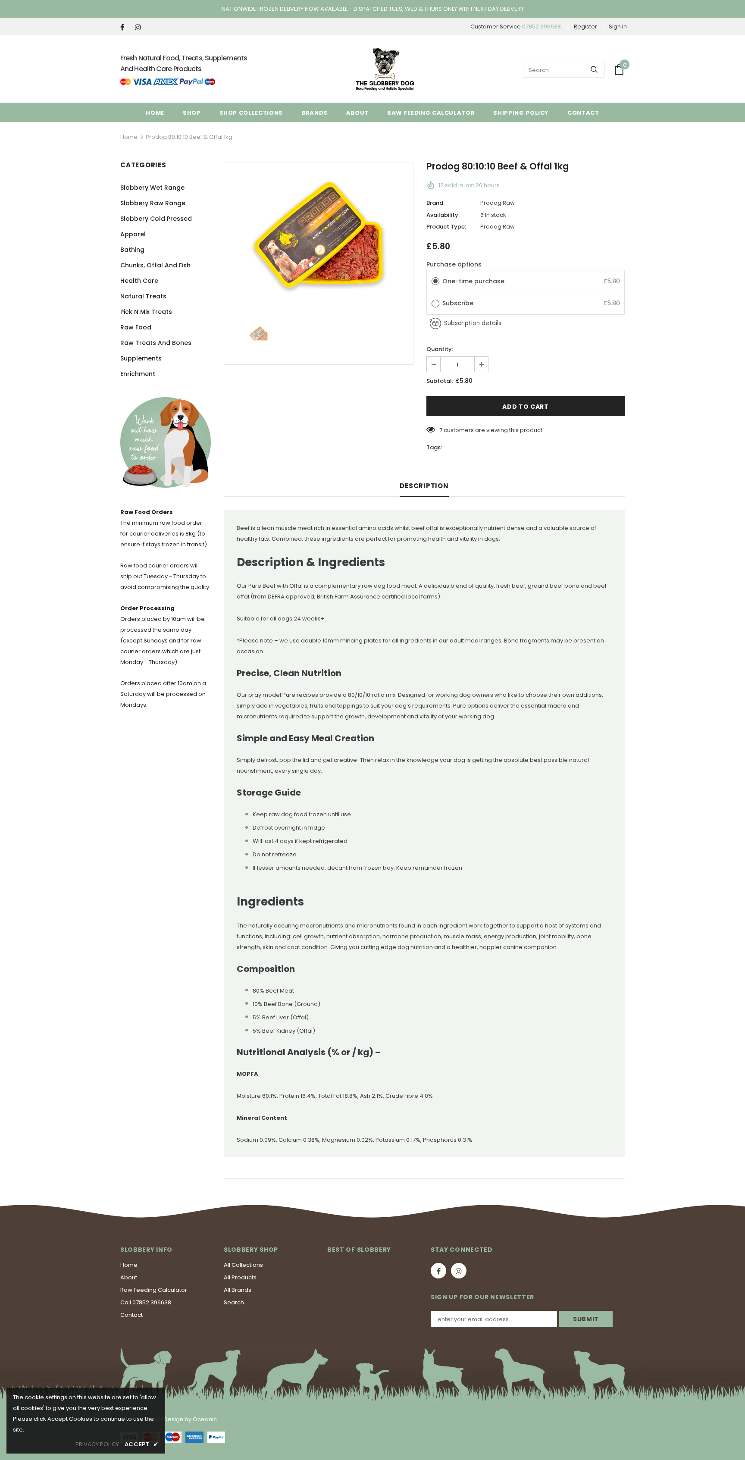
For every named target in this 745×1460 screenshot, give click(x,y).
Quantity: (439, 349)
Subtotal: (439, 381)
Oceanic (205, 1419)
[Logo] (385, 69)
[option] (319, 235)
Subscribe (458, 303)
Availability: (443, 215)
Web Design (166, 1419)
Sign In (618, 26)
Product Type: (446, 226)
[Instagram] (140, 27)
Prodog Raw (497, 203)
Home (129, 137)
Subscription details (472, 323)
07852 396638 (541, 26)
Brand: (435, 203)
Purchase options (454, 264)
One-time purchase (473, 281)
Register (585, 26)
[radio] (435, 281)
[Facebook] (125, 27)
